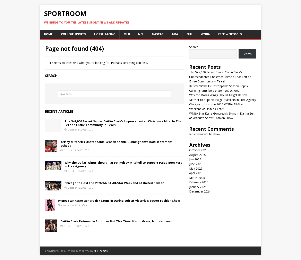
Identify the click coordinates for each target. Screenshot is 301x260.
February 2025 (198, 182)
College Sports (73, 34)
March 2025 (197, 178)
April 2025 (195, 173)
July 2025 (195, 159)
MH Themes (101, 251)
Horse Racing (104, 34)
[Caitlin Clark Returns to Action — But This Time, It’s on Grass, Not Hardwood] (51, 229)
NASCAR (158, 34)
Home (48, 34)
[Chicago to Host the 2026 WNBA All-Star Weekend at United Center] (53, 188)
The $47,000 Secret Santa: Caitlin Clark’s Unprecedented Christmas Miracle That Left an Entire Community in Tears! (123, 123)
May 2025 (195, 168)
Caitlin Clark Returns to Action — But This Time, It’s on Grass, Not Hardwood (116, 221)
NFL (141, 34)
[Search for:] (114, 93)
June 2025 (195, 164)
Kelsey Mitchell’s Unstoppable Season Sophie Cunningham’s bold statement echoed (116, 143)
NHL (189, 34)
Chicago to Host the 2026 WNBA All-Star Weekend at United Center (114, 183)
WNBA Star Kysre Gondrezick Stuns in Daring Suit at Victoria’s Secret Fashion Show (119, 201)
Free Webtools (230, 34)
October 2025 (198, 150)
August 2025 (197, 155)
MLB (127, 34)
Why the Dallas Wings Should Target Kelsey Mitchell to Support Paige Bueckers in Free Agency (123, 164)
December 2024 (199, 191)
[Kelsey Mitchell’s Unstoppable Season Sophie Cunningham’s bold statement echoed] (51, 150)
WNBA (205, 34)
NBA (175, 34)
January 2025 (197, 187)
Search (193, 47)
